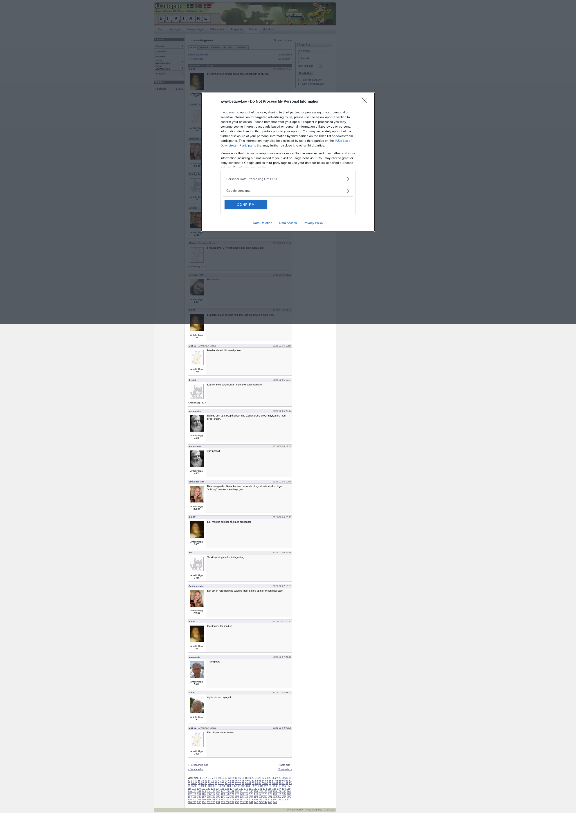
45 (233, 780)
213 (222, 799)
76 (233, 783)
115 (279, 786)
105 (234, 786)
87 (270, 783)
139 (288, 788)
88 (273, 783)
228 (190, 802)
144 (209, 791)
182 (284, 794)
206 (190, 799)
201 (270, 796)
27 (276, 778)
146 (218, 791)
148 (227, 791)
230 (199, 802)
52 (256, 780)
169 (223, 794)
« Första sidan (195, 769)
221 (260, 799)
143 (204, 791)
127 (232, 788)
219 (251, 799)
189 (213, 796)
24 (266, 778)
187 (204, 796)
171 (232, 794)
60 (283, 780)
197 (251, 796)
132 (255, 788)
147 (223, 791)
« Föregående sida (198, 764)
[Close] (366, 101)
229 (194, 802)
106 (238, 786)
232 (209, 802)
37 (206, 780)
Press (308, 809)
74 (226, 783)
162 (190, 794)
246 (275, 802)
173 (242, 794)
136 (274, 788)
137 (279, 788)
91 (283, 783)
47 (239, 780)
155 (261, 791)
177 (261, 794)
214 (227, 799)
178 (265, 794)
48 (243, 780)
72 (219, 783)
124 (218, 788)
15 (236, 778)
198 (256, 796)
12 (226, 778)
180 (275, 794)
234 (218, 802)
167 (213, 794)
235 (223, 802)
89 (276, 783)
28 (280, 778)
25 (269, 778)
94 (189, 786)
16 (239, 778)
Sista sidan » (285, 769)
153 (251, 791)
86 (266, 783)
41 (219, 780)
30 (286, 778)
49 (246, 780)
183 (289, 794)
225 (279, 799)
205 (289, 796)
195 (242, 796)
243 (261, 802)
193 (232, 796)
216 (237, 799)
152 (246, 791)
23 (263, 778)
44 (229, 780)
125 (222, 788)
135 (270, 788)
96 (195, 786)
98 (202, 786)
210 (209, 799)
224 (274, 799)
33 (192, 780)
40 (216, 780)
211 (213, 799)
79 (243, 783)
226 (284, 799)
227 (289, 799)
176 (256, 794)
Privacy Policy (313, 223)
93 (290, 783)
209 (204, 799)
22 (259, 778)
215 (232, 799)
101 (215, 786)
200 (265, 796)
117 (288, 786)
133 (260, 788)
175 (251, 794)
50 (249, 780)
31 (290, 778)
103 (224, 786)
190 (218, 796)
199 (261, 796)
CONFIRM (246, 204)
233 (213, 802)
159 (279, 791)
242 (256, 802)
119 (194, 788)
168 (218, 794)
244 (265, 802)
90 (280, 783)
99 (206, 786)
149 (232, 791)
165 (204, 794)
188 (209, 796)
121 (203, 788)
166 (209, 794)
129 (241, 788)
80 (246, 783)
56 (270, 780)
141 (194, 791)
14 (232, 778)
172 (237, 794)
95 (192, 786)
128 (236, 788)
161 (289, 791)
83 (256, 783)
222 (265, 799)
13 (229, 778)
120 (199, 788)
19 (249, 778)
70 (212, 783)
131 (251, 788)
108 (248, 786)
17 (242, 778)
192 (227, 796)
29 (283, 778)
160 (284, 791)
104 (229, 786)
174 (246, 794)
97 (199, 786)
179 (270, 794)
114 (275, 786)
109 (252, 786)
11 (222, 778)
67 (202, 783)
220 (256, 799)
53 (260, 780)
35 (199, 780)
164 (199, 794)
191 (223, 796)
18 (246, 778)
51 (253, 780)
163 (194, 794)
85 (263, 783)
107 (243, 786)
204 (284, 796)
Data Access (288, 223)
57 (273, 780)
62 (290, 780)
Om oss (317, 809)
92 (287, 783)
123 (213, 788)
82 (253, 783)
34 (195, 780)
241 (251, 802)
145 (213, 791)
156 (265, 791)
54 (263, 780)
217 (241, 799)
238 (237, 802)
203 (279, 796)
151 (242, 791)
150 (237, 791)
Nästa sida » (285, 764)
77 (236, 783)
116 (284, 786)
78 (239, 783)
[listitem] (288, 179)
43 (226, 780)
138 (284, 788)
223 (270, 799)
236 (227, 802)
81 (249, 783)
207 (194, 799)
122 (208, 788)
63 (189, 783)
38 (209, 780)
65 (195, 783)
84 (260, 783)
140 (190, 791)
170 (227, 794)
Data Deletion (262, 223)
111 (261, 786)
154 (256, 791)
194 (237, 796)
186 (199, 796)
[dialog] (288, 162)
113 (270, 786)
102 (219, 786)
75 (229, 783)
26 (273, 778)
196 (246, 796)
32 (189, 780)
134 (265, 788)
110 (257, 786)
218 (246, 799)
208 (199, 799)
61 (287, 780)
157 (270, 791)
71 (216, 783)
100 (210, 786)
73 (222, 783)
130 (246, 788)
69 (209, 783)
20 (253, 778)
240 (246, 802)
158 (275, 791)
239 (242, 802)
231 (204, 802)
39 (212, 780)
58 (276, 780)
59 (280, 780)
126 (227, 788)
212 (218, 799)
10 (219, 778)
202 (275, 796)
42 (222, 780)
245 (270, 802)
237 (232, 802)
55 (266, 780)
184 (190, 796)
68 (206, 783)
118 (189, 788)
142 (199, 791)
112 (266, 786)
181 (279, 794)
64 (192, 783)
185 (194, 796)
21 (256, 778)
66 (199, 783)
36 (202, 780)
